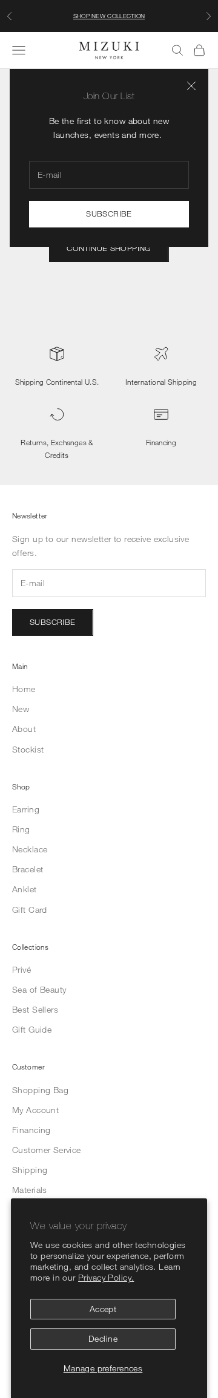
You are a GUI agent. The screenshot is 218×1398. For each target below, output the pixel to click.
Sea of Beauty (39, 989)
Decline (102, 1338)
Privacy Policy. (106, 1277)
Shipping (29, 1169)
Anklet (24, 889)
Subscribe (109, 213)
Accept (103, 1309)
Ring (21, 829)
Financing (161, 442)
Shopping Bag (40, 1090)
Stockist (28, 749)
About (24, 728)
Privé (21, 969)
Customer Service (46, 1150)
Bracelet (27, 869)
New (20, 709)
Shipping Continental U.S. (57, 382)
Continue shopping (109, 248)
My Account (35, 1110)
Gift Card (29, 909)
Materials (29, 1189)
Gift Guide (31, 1029)
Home (24, 689)
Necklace (29, 849)
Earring (25, 809)
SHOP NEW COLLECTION (109, 15)
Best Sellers (35, 1009)
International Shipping (161, 382)
